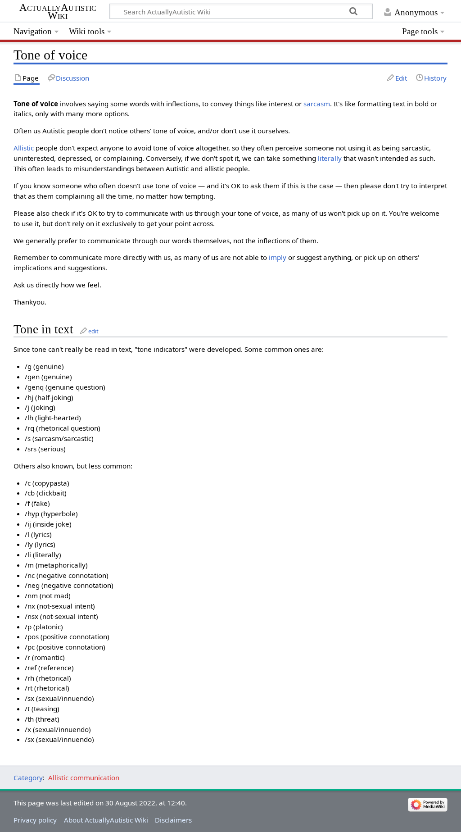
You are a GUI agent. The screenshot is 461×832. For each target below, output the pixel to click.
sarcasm (316, 103)
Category (28, 777)
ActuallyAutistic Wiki (57, 12)
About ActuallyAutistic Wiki (106, 819)
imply (277, 257)
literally (330, 158)
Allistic (24, 147)
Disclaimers (173, 819)
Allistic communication (83, 777)
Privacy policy (35, 819)
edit (93, 331)
